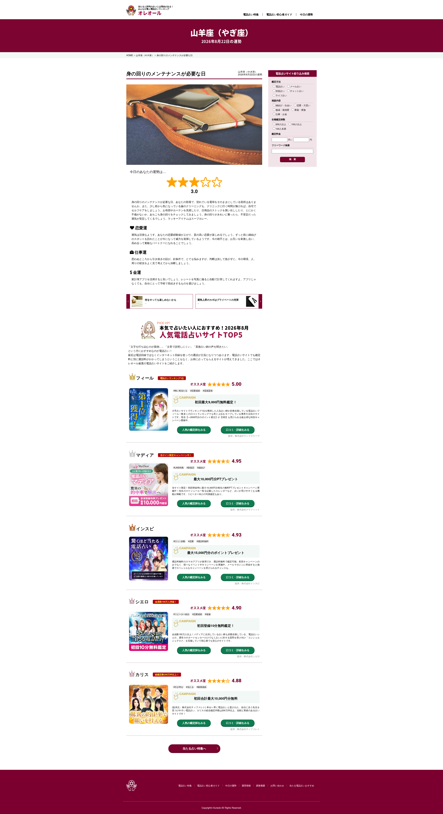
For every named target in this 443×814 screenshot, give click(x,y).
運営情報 (246, 785)
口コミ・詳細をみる (237, 430)
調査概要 (260, 785)
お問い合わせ (277, 785)
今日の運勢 (306, 14)
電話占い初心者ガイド (279, 14)
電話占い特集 (251, 14)
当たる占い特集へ (194, 748)
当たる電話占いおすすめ (301, 785)
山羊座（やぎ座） (221, 32)
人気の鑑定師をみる (194, 430)
